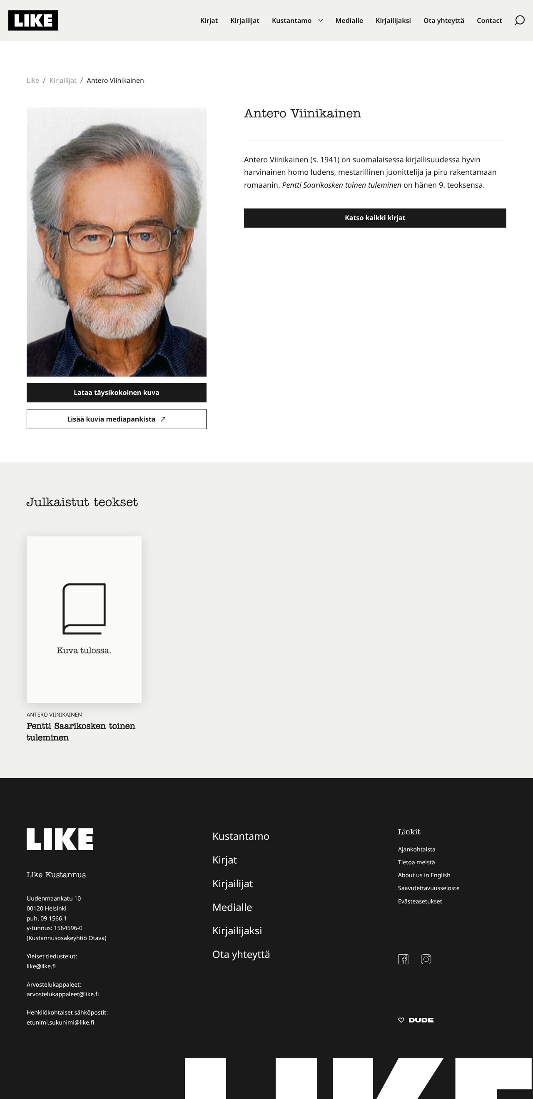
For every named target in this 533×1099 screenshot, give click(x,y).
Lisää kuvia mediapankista (112, 419)
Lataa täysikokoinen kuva (116, 392)
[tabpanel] (375, 173)
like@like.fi (41, 966)
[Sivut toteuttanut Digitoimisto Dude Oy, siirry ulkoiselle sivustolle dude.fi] (415, 1021)
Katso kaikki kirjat (375, 217)
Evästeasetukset (420, 901)
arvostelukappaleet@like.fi (63, 994)
